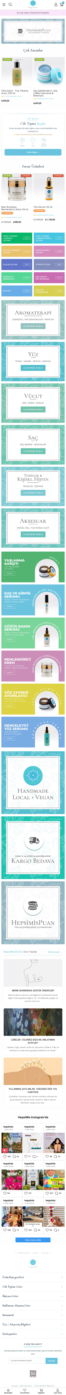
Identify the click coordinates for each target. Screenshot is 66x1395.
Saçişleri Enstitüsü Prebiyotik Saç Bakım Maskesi (45, 93)
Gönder (51, 1361)
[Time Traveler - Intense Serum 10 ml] (49, 188)
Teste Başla (33, 152)
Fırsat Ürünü (7, 210)
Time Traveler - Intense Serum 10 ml (46, 208)
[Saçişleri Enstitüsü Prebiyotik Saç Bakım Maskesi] (49, 72)
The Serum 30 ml (10, 207)
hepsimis (8, 1126)
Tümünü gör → (55, 952)
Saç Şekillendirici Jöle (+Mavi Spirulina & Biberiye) (13, 93)
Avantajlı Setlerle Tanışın (33, 13)
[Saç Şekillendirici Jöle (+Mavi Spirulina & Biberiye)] (17, 72)
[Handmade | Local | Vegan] (33, 31)
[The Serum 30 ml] (17, 188)
